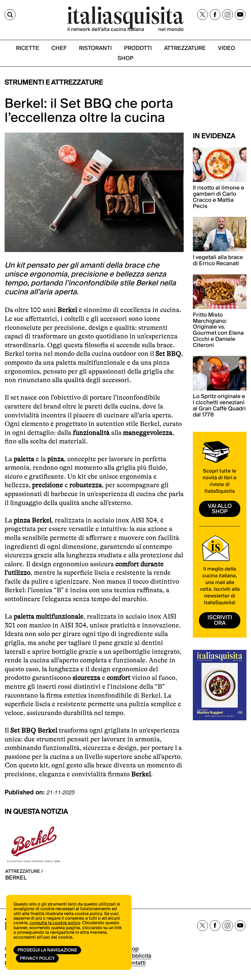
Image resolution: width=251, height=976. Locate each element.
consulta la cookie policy (55, 923)
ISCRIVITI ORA (220, 620)
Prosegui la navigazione (47, 950)
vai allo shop (220, 508)
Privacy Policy (37, 958)
